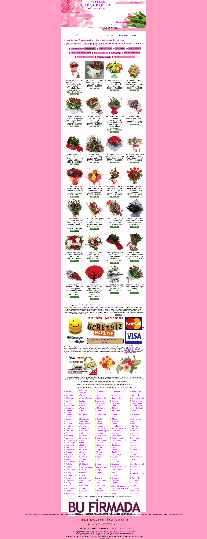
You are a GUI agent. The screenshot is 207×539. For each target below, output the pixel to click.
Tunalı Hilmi (84, 478)
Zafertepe (135, 488)
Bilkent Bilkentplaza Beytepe (69, 415)
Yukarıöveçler (136, 406)
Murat (82, 493)
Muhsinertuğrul (137, 457)
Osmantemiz (85, 428)
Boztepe (100, 491)
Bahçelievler (101, 398)
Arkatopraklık (71, 476)
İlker (133, 424)
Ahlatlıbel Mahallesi (83, 392)
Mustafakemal (136, 403)
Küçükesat (70, 457)
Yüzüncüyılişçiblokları (120, 488)
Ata (132, 462)
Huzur (82, 403)
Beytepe (69, 452)
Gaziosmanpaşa (103, 431)
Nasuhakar (70, 406)
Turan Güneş (102, 480)
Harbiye (100, 424)
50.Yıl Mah (135, 415)
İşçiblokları (101, 403)
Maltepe (83, 459)
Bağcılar (69, 491)
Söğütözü (115, 406)
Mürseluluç (116, 426)
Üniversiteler (101, 415)
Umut (114, 493)
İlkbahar (115, 483)
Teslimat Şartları (123, 35)
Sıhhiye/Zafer (117, 470)
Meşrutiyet (100, 433)
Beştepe (83, 410)
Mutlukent (135, 410)
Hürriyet (115, 433)
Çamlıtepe (100, 419)
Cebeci (114, 415)
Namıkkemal (101, 435)
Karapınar (115, 464)
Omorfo (99, 488)
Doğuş (99, 457)
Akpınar (99, 462)
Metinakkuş (101, 426)
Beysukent (116, 410)
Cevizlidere (101, 401)
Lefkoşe (83, 488)
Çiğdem (115, 401)
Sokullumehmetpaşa (86, 467)
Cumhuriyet (70, 443)
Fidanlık (100, 443)
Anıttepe (99, 392)
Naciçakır (135, 426)
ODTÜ (133, 459)
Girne (133, 486)
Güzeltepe (70, 398)
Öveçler (100, 406)
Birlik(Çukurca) (71, 440)
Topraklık (69, 478)
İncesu (114, 476)
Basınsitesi (70, 408)
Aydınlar (69, 464)
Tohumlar (100, 454)
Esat (67, 433)
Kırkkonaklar (136, 438)
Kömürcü (69, 454)
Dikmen (69, 424)
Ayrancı (83, 395)
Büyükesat (84, 431)
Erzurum (69, 421)
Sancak (134, 483)
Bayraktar (83, 491)
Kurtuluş (134, 476)
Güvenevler (135, 395)
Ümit (133, 421)
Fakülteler (84, 421)
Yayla (133, 454)
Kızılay (134, 440)
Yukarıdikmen (102, 428)
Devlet (133, 433)
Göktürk (115, 491)
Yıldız (82, 483)
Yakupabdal (116, 454)
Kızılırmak (115, 403)
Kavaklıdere (116, 435)
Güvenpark (135, 431)
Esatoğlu (69, 435)
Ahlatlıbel (69, 392)
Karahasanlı (116, 452)
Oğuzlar (83, 406)
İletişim (134, 35)
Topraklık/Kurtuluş (137, 473)
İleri (98, 476)
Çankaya (69, 438)
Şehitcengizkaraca (102, 467)
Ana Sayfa (110, 35)
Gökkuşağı (84, 464)
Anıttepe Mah (116, 392)
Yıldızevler (116, 480)
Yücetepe (69, 395)
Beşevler (69, 410)
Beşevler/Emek (137, 408)
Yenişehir (135, 480)
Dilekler (115, 419)
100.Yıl (134, 428)
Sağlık (82, 445)
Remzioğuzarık (86, 398)
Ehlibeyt (69, 403)
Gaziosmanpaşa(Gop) (120, 428)
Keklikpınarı (70, 426)
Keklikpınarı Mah (137, 464)
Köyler (114, 450)
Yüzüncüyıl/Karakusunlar (119, 486)
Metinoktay (135, 491)
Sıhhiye (134, 467)
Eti (98, 459)
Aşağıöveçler (116, 462)
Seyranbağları (102, 493)
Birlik (98, 483)
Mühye (82, 454)
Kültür (82, 433)
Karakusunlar (71, 462)
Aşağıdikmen (85, 424)
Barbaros (69, 431)
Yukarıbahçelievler (137, 398)
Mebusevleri (136, 392)
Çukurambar (136, 401)
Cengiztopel (84, 419)
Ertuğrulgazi (136, 419)
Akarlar (134, 450)
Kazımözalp (116, 431)
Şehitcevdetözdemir (119, 467)
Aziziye (114, 395)
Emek (99, 410)
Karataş (134, 452)
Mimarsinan (70, 493)
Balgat (68, 401)
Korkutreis (84, 473)
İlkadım (114, 424)
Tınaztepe (70, 459)
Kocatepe (100, 445)
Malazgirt (83, 426)
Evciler (99, 452)
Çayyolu (100, 421)
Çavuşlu (83, 452)
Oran (68, 428)
